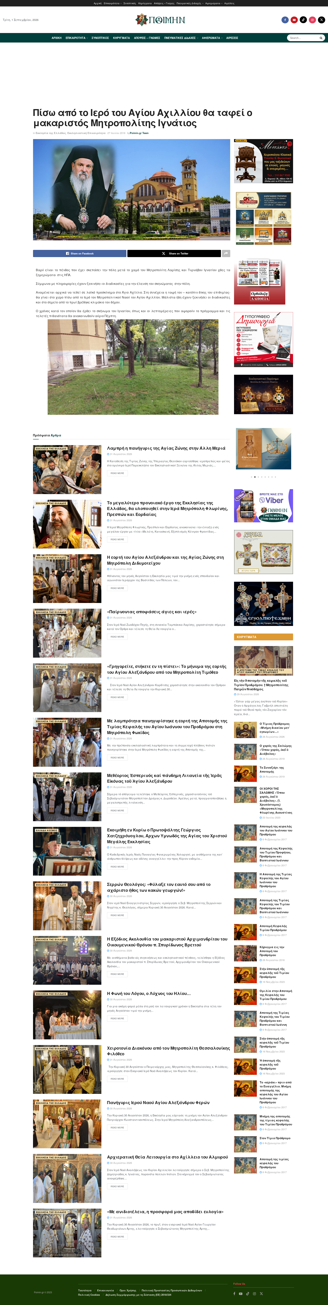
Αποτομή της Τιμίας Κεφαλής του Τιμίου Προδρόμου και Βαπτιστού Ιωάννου (275, 906)
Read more (117, 473)
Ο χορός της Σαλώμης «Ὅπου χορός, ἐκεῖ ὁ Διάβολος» (276, 750)
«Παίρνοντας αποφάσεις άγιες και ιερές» (151, 611)
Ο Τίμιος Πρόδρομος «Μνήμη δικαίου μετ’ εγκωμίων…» (275, 728)
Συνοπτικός (130, 3)
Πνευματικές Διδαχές (189, 3)
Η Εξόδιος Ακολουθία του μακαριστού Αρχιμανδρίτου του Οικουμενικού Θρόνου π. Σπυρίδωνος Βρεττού (167, 942)
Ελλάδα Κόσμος (46, 830)
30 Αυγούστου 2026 (120, 896)
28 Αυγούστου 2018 (273, 960)
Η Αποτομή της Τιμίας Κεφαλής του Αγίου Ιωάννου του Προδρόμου (260, 671)
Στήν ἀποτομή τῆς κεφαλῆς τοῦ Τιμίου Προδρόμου (274, 973)
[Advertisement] (164, 71)
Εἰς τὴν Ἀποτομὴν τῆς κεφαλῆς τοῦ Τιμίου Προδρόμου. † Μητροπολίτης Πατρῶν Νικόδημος (261, 684)
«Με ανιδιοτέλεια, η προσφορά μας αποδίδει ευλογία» (165, 1211)
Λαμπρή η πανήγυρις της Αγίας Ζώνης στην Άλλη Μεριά (166, 448)
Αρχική (98, 3)
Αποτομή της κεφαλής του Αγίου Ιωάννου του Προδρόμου (276, 830)
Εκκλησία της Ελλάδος (51, 133)
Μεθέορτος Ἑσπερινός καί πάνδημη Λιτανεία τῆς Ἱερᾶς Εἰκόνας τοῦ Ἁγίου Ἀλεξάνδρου (164, 778)
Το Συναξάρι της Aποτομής (272, 769)
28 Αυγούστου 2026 (273, 736)
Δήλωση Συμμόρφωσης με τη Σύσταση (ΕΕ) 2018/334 (138, 1294)
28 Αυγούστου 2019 (273, 758)
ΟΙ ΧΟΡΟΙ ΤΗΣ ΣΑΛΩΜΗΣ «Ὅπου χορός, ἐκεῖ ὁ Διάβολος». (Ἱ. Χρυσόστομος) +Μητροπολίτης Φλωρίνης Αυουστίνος (276, 800)
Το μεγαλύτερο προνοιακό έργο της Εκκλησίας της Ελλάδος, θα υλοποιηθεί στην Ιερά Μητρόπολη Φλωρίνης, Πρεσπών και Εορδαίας (167, 508)
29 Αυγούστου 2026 (247, 694)
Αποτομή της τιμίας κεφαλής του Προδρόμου (274, 1163)
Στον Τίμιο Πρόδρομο (275, 1138)
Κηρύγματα (145, 3)
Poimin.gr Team (139, 133)
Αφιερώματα (212, 3)
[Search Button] (321, 37)
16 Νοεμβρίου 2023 (273, 982)
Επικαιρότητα (111, 3)
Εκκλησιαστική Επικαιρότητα (86, 133)
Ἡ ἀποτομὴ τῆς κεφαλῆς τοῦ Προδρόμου (270, 1064)
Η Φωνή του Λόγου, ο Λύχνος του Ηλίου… (149, 993)
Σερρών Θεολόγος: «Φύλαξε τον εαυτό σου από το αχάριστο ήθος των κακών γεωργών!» (158, 887)
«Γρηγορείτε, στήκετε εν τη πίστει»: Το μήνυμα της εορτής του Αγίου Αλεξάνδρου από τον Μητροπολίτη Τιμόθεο (166, 669)
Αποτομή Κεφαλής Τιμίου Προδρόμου (273, 928)
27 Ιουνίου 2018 (116, 133)
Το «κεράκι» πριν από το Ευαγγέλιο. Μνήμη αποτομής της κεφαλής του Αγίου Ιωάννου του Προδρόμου (276, 1092)
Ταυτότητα (84, 1290)
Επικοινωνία (105, 1290)
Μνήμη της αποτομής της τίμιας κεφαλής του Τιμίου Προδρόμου (276, 1120)
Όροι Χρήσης (128, 1290)
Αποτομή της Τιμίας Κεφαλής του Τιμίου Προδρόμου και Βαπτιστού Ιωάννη (275, 1019)
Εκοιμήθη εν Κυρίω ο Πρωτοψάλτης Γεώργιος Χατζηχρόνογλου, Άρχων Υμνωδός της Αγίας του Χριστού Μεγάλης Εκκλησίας (167, 836)
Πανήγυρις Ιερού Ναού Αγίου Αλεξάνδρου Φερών (158, 1102)
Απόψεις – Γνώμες (164, 3)
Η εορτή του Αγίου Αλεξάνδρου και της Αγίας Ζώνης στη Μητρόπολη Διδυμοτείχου (165, 560)
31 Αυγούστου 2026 (120, 454)
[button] (251, 477)
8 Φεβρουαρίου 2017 (274, 839)
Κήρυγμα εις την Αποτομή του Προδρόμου (272, 951)
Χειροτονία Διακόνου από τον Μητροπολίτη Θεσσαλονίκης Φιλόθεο (168, 1051)
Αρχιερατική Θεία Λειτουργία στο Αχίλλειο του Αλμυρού (167, 1157)
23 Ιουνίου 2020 (271, 817)
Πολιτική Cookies (89, 1294)
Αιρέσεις (229, 3)
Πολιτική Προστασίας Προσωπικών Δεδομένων (172, 1290)
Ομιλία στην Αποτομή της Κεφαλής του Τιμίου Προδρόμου (276, 995)
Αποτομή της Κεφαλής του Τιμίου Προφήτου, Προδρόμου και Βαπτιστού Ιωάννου (276, 854)
